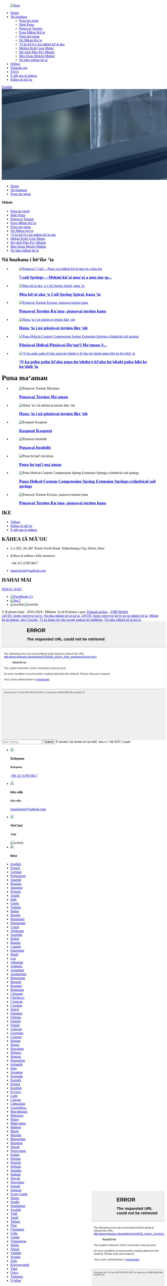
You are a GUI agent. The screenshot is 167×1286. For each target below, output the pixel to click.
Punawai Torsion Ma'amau (43, 397)
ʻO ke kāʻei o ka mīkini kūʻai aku (42, 44)
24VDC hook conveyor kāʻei (22, 616)
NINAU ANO (12, 589)
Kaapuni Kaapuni (35, 430)
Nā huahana (18, 17)
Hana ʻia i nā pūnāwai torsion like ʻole (53, 328)
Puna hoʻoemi (28, 20)
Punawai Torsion (30, 28)
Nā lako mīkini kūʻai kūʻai (122, 620)
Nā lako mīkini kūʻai (33, 60)
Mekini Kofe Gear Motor (36, 48)
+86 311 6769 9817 (23, 776)
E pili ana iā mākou (23, 75)
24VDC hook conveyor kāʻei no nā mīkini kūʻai (114, 616)
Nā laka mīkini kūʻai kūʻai (62, 616)
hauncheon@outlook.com (28, 570)
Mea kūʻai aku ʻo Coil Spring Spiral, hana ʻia (60, 294)
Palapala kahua (97, 612)
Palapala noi (18, 68)
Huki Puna (26, 24)
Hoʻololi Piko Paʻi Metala (36, 52)
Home (14, 13)
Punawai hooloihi (35, 447)
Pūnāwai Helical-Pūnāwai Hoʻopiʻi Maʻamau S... (63, 345)
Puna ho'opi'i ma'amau (40, 464)
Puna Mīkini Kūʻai (32, 32)
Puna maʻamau (29, 36)
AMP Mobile (119, 612)
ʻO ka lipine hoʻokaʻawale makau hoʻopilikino (71, 620)
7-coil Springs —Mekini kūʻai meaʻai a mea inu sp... (65, 277)
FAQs (14, 72)
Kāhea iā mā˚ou (21, 79)
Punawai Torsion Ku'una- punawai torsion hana (62, 311)
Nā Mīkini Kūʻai (30, 40)
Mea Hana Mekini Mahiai (37, 56)
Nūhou (15, 64)
